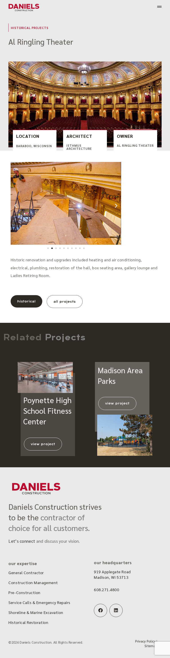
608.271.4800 (106, 589)
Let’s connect (21, 541)
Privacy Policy (145, 641)
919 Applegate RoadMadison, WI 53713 (112, 574)
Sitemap (151, 646)
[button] (15, 205)
